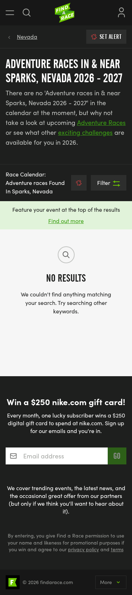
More (106, 582)
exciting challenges (85, 132)
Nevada (27, 36)
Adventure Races (101, 122)
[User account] (121, 11)
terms (117, 549)
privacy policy (83, 549)
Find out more (66, 220)
